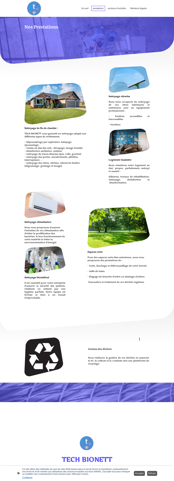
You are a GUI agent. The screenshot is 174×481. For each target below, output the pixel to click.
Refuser (152, 473)
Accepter (139, 473)
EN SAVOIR (96, 371)
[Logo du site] (34, 8)
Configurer (27, 477)
